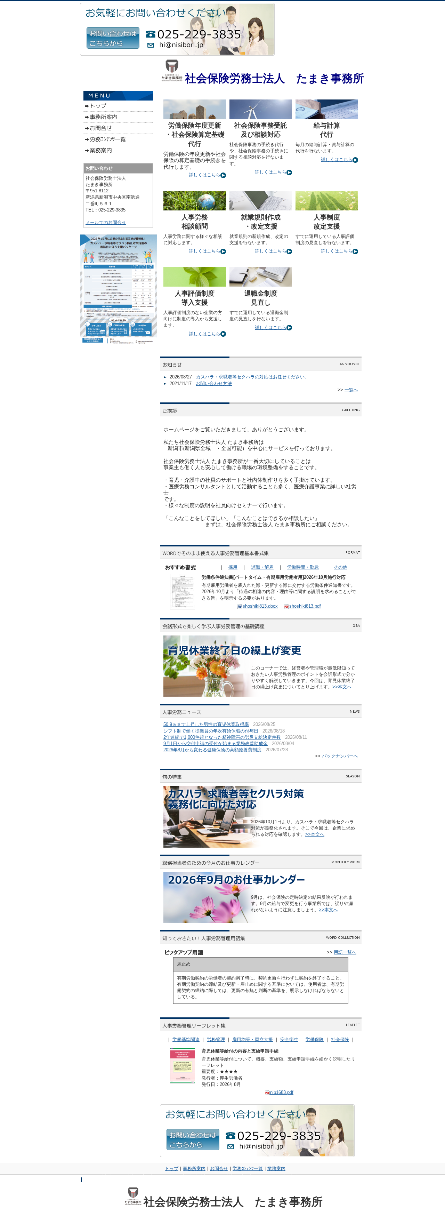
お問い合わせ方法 (214, 383)
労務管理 (216, 1039)
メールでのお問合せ (106, 222)
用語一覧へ (345, 952)
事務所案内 (194, 1168)
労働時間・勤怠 (303, 567)
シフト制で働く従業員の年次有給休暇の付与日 (210, 731)
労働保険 (315, 1039)
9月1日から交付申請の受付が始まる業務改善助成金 (215, 743)
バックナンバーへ (340, 756)
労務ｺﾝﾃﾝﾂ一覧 (248, 1168)
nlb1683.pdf (281, 1092)
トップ (171, 1168)
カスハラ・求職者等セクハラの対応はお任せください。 (252, 376)
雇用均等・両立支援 (252, 1039)
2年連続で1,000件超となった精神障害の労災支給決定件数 (222, 737)
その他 (340, 567)
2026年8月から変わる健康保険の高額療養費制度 (212, 749)
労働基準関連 (186, 1039)
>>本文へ (341, 686)
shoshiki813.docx (260, 606)
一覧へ (351, 389)
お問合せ (219, 1168)
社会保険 (340, 1039)
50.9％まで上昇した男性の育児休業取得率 (206, 724)
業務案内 (276, 1168)
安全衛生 (289, 1039)
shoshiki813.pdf (305, 606)
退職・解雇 (262, 567)
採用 (232, 567)
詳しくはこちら (204, 174)
